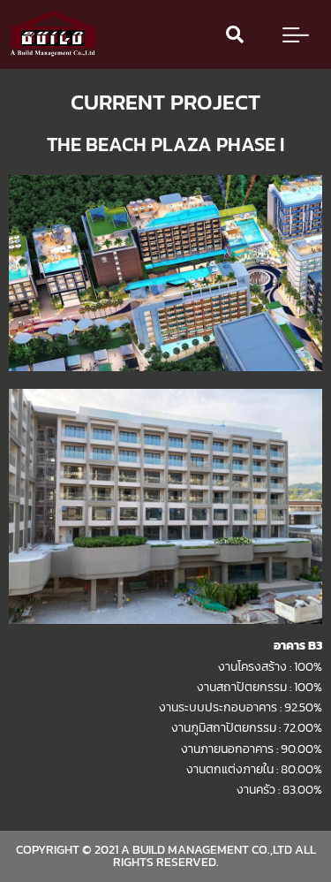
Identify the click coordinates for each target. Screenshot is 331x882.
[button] (235, 34)
